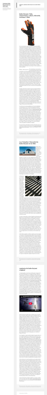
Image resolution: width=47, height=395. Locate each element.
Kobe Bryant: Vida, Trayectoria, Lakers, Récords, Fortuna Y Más (29, 15)
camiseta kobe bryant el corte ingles (24, 386)
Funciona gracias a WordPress (23, 393)
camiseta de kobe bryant (25, 126)
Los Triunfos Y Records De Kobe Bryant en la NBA (28, 143)
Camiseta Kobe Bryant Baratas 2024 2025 (6, 5)
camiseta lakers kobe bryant (34, 280)
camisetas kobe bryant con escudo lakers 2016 (25, 259)
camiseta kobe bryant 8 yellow (36, 258)
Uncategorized (29, 258)
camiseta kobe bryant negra (36, 109)
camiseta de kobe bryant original (28, 269)
